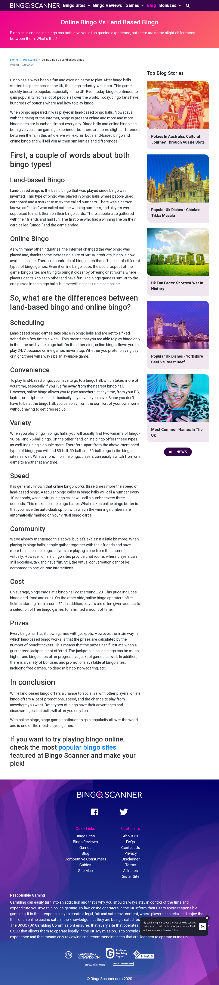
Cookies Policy (170, 930)
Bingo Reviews (107, 5)
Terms (130, 865)
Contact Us (130, 847)
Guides (85, 865)
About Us (130, 836)
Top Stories (30, 59)
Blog (151, 5)
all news (178, 452)
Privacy (130, 853)
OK (202, 926)
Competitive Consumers (85, 859)
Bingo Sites (75, 5)
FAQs (130, 842)
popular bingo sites (87, 747)
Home (14, 59)
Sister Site (130, 876)
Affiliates (130, 870)
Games (133, 5)
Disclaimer (131, 859)
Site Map (85, 870)
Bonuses (168, 5)
